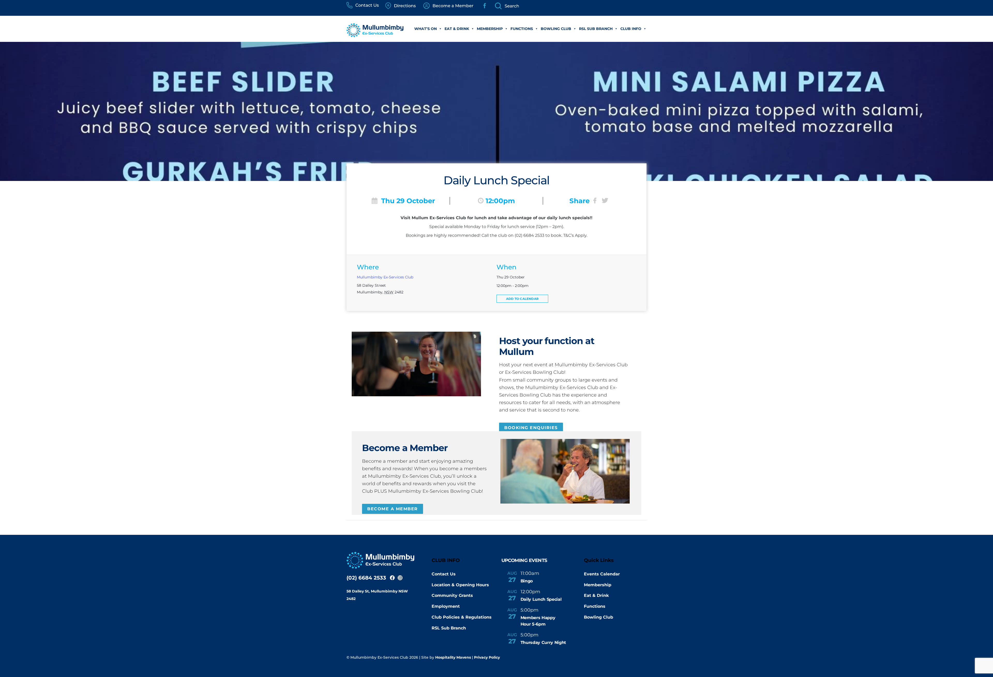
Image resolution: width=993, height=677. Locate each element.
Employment (446, 606)
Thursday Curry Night (543, 642)
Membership (490, 28)
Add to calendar (522, 299)
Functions (521, 28)
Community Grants (452, 595)
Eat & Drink (457, 28)
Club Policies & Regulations (462, 617)
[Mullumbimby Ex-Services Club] (375, 34)
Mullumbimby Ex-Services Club (385, 277)
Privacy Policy (487, 657)
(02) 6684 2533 (366, 578)
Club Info (630, 28)
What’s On (425, 28)
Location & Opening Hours (460, 584)
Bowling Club (556, 28)
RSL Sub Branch (596, 28)
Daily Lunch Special (541, 599)
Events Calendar (602, 574)
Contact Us (444, 574)
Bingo (527, 581)
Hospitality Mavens (453, 657)
